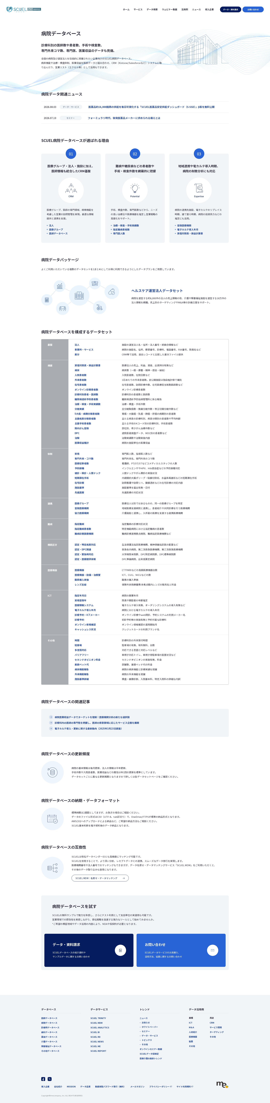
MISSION (71, 1086)
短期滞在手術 (82, 478)
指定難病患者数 (121, 229)
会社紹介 (58, 1086)
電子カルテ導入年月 (187, 229)
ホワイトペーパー (150, 1026)
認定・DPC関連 (83, 549)
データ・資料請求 (230, 9)
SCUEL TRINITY (98, 1018)
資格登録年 (80, 600)
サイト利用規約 (184, 1086)
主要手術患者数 (83, 423)
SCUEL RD (95, 1036)
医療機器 (79, 570)
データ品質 (85, 1086)
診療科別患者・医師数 (86, 394)
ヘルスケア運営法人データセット (157, 290)
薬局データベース (49, 1036)
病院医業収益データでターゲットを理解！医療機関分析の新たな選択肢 (92, 717)
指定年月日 (80, 595)
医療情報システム (84, 605)
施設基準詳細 (82, 679)
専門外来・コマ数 (84, 458)
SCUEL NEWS (97, 1041)
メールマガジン (137, 1086)
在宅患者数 (80, 384)
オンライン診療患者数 (86, 389)
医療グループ (56, 229)
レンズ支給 (80, 584)
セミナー (146, 1031)
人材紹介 (193, 1032)
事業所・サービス (84, 349)
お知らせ (146, 1022)
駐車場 (78, 645)
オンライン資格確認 (85, 624)
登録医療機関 (184, 225)
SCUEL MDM (96, 1022)
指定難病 (79, 524)
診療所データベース (50, 1027)
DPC (77, 433)
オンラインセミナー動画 (151, 1049)
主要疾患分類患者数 (85, 418)
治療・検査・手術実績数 (126, 225)
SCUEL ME (95, 1046)
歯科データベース (49, 1032)
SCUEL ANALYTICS (99, 1027)
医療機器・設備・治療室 (87, 574)
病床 (77, 370)
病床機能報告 (82, 669)
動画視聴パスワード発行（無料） (110, 1086)
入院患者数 (80, 375)
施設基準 (79, 487)
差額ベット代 (82, 664)
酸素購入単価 (82, 579)
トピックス (147, 1040)
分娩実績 (79, 409)
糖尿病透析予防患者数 (86, 399)
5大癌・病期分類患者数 (87, 413)
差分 (77, 354)
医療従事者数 (82, 463)
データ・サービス (150, 1035)
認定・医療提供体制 (85, 559)
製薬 (191, 1041)
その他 (145, 1044)
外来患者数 (80, 379)
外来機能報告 (82, 674)
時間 (77, 640)
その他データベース (50, 1050)
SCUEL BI (95, 1032)
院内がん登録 (82, 428)
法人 (51, 225)
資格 (77, 453)
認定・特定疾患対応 (85, 544)
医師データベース (58, 233)
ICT (190, 1022)
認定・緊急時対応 (84, 554)
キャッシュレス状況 (85, 629)
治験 (77, 438)
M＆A (191, 1027)
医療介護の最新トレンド (151, 1058)
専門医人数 (119, 233)
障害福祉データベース (51, 1046)
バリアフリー (82, 654)
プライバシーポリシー (159, 1086)
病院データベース (49, 1022)
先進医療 (79, 492)
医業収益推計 (82, 442)
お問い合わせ (253, 9)
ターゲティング (217, 1032)
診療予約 (79, 619)
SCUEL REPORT (98, 1050)
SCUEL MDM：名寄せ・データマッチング (96, 878)
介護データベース (49, 1041)
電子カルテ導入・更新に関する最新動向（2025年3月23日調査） (89, 728)
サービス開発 (216, 1027)
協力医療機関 (82, 513)
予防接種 (79, 468)
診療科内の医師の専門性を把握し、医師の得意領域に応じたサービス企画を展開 (97, 722)
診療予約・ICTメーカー (87, 614)
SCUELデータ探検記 (149, 1053)
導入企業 (45, 1086)
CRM (212, 1022)
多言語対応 (80, 650)
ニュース (144, 1018)
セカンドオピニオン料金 (87, 659)
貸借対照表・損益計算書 (190, 233)
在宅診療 (79, 482)
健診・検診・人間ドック (87, 473)
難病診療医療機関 (84, 533)
